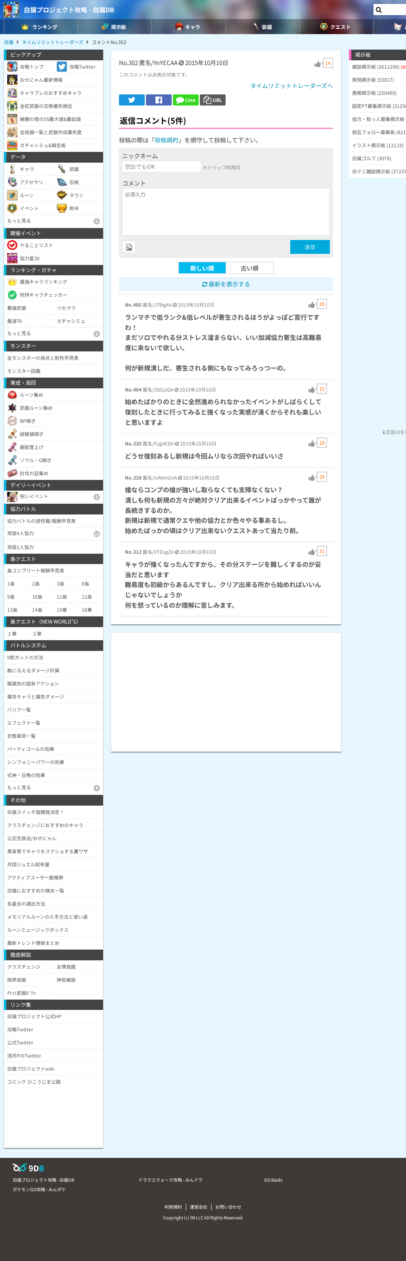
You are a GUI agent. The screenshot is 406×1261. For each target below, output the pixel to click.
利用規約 (173, 1206)
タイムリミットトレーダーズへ (291, 85)
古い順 (250, 268)
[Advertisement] (226, 688)
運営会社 (198, 1206)
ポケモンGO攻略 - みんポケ (39, 1189)
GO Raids (273, 1180)
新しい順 (202, 268)
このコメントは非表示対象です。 (154, 74)
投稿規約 (166, 140)
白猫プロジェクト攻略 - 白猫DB (69, 9)
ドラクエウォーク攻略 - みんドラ (170, 1180)
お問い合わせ (228, 1206)
